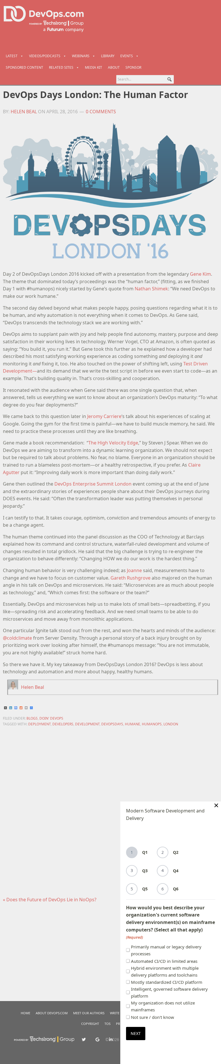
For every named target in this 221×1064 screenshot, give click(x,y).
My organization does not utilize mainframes (163, 1006)
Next (136, 1033)
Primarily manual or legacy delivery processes (166, 950)
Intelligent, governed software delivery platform (169, 992)
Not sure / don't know (152, 1017)
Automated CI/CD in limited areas (164, 961)
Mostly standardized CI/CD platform (166, 982)
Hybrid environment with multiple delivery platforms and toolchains (165, 971)
